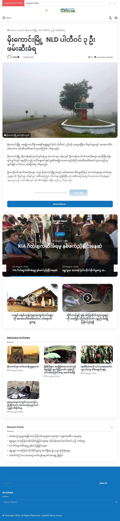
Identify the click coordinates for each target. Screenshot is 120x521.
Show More (59, 204)
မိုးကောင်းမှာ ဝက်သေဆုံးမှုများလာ (23, 366)
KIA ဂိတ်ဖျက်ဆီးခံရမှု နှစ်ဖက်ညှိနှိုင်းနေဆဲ (28, 445)
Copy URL (78, 192)
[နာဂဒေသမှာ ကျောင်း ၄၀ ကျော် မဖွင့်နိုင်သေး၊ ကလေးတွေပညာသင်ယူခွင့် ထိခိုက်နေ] (23, 390)
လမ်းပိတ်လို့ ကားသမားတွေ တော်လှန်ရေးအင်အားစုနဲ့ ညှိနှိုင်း (36, 455)
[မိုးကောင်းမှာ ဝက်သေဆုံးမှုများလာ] (23, 354)
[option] (60, 245)
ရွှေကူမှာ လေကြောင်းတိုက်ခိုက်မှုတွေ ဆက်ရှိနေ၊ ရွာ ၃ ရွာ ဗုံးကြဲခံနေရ (60, 246)
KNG (15, 57)
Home (12, 30)
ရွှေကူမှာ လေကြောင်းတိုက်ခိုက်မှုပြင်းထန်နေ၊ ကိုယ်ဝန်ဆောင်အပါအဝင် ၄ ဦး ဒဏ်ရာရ (47, 441)
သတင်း (20, 30)
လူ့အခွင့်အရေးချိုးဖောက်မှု (60, 231)
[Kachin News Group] (60, 10)
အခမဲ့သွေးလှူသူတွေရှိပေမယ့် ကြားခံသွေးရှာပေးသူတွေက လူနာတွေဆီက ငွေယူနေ (45, 436)
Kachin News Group (52, 515)
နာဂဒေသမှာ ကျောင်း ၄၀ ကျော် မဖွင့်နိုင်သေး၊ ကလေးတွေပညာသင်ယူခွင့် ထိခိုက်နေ (22, 405)
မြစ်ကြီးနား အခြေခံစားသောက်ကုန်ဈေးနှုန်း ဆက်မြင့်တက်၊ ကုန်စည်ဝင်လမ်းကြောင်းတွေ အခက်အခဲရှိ (60, 369)
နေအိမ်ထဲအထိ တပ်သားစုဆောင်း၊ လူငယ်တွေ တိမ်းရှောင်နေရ (96, 368)
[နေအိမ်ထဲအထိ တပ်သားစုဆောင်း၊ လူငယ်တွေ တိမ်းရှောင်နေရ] (97, 354)
